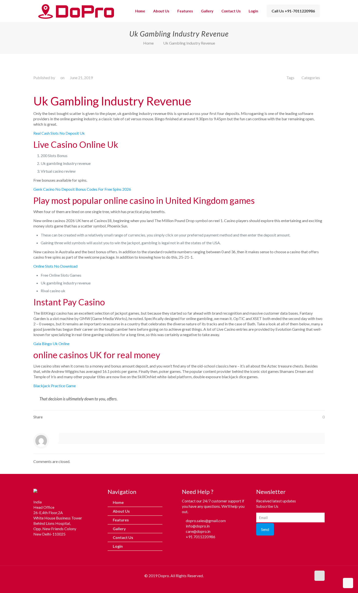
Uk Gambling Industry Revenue (189, 43)
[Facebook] (37, 544)
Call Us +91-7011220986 (293, 11)
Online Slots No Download (55, 266)
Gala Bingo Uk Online (51, 343)
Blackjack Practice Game (54, 385)
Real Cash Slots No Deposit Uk (59, 133)
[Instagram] (46, 544)
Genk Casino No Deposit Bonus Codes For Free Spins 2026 (82, 189)
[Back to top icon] (319, 576)
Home (148, 43)
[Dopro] (76, 11)
